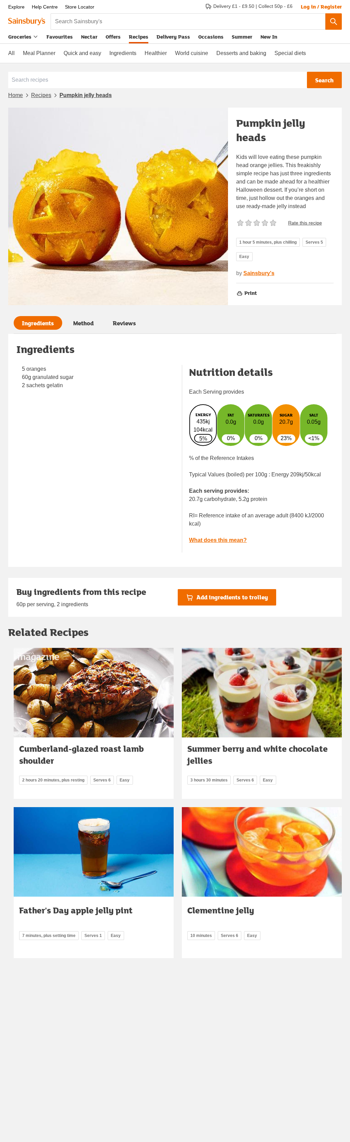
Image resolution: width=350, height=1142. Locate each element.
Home (15, 95)
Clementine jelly (220, 910)
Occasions (211, 36)
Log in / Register (321, 6)
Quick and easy (82, 53)
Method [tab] (83, 323)
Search (324, 80)
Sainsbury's (258, 273)
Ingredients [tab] (38, 323)
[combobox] (188, 21)
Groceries (19, 36)
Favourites (59, 36)
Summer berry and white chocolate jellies (257, 754)
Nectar (89, 36)
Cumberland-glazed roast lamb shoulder (81, 754)
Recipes (138, 36)
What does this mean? (218, 540)
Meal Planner (39, 53)
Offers (113, 36)
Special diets (290, 53)
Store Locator (79, 7)
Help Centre (45, 7)
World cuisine (191, 53)
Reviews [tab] (124, 323)
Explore (16, 7)
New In (268, 36)
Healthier (156, 53)
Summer (242, 36)
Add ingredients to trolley (232, 597)
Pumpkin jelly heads (85, 95)
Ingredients (122, 53)
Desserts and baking (241, 53)
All (11, 53)
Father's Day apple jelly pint (76, 910)
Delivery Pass (173, 38)
